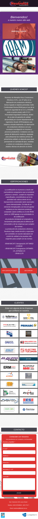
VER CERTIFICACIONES (9, 270)
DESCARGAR (28, 270)
